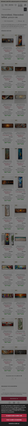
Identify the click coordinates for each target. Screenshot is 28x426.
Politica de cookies (17, 409)
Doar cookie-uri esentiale (14, 420)
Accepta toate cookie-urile (14, 415)
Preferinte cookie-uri (14, 423)
